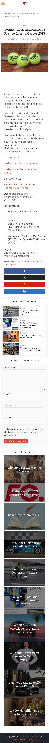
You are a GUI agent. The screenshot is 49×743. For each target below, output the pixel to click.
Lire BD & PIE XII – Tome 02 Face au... (24, 469)
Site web (7, 417)
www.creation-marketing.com (24, 739)
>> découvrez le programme (20, 163)
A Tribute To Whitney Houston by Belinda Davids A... (24, 656)
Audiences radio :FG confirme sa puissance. (24, 493)
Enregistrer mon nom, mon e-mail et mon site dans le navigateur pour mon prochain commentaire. (24, 432)
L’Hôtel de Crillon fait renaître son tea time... (24, 712)
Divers (24, 25)
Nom (7, 394)
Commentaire (10, 367)
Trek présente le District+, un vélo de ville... (31, 336)
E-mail (7, 405)
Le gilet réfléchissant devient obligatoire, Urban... (29, 312)
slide (14, 264)
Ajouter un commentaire (30, 39)
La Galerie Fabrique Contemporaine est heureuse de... (28, 325)
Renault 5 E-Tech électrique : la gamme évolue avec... (24, 628)
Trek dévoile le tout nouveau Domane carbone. (31, 349)
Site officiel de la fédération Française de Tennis (20, 186)
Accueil (7, 13)
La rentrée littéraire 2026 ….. (24, 516)
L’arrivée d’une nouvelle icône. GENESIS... (24, 684)
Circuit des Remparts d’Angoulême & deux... (24, 544)
